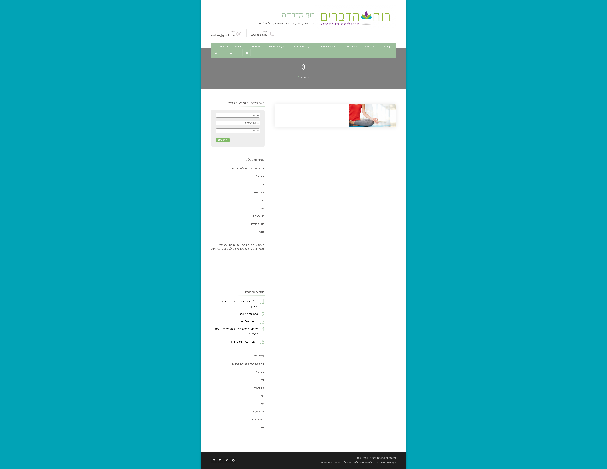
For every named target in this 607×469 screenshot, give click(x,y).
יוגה (263, 200)
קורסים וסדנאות (301, 46)
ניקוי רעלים (259, 216)
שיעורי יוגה (351, 46)
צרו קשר (223, 46)
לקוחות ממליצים (276, 46)
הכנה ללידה (259, 176)
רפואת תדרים (258, 224)
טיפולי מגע (259, 192)
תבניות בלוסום (359, 462)
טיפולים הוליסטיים (328, 46)
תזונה (262, 231)
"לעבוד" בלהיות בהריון (244, 341)
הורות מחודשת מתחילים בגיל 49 (248, 168)
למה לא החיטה (249, 314)
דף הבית (387, 46)
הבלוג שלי (240, 46)
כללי (262, 208)
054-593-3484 (259, 35)
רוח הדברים (298, 14)
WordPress (327, 462)
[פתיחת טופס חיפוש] (216, 52)
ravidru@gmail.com (223, 35)
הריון (262, 184)
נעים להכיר (369, 46)
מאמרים (256, 46)
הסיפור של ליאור (248, 321)
